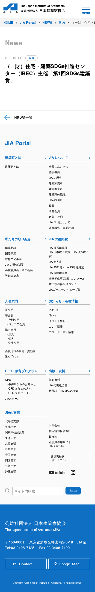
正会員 (9, 310)
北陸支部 (10, 443)
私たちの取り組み (18, 239)
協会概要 (54, 172)
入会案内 (11, 301)
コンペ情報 (56, 326)
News (52, 315)
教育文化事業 (13, 259)
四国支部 (10, 460)
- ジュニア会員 (16, 324)
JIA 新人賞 (55, 261)
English (53, 436)
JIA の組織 (55, 200)
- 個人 (10, 338)
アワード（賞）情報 (61, 332)
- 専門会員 (13, 320)
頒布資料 (54, 379)
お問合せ (54, 425)
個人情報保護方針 (60, 431)
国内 (31, 58)
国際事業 (10, 253)
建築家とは (13, 157)
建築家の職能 (57, 194)
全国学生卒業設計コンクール (67, 278)
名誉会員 (54, 211)
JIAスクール (12, 398)
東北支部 (10, 427)
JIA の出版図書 (58, 385)
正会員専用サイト (60, 443)
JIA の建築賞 (58, 239)
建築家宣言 (56, 189)
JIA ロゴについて (59, 222)
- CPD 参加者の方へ (19, 388)
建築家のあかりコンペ (63, 284)
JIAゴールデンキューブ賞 (64, 289)
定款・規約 (56, 216)
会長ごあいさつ (58, 166)
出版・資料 (57, 370)
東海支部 (10, 438)
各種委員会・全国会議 (19, 270)
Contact (25, 563)
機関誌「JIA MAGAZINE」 (65, 391)
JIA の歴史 (55, 177)
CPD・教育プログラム (21, 370)
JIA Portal (18, 143)
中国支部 (10, 454)
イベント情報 (57, 321)
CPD (8, 379)
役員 (51, 205)
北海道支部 (12, 421)
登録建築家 (12, 275)
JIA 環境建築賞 (58, 273)
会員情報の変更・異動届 (20, 351)
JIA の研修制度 (14, 264)
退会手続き (12, 356)
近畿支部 (10, 449)
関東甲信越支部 (14, 432)
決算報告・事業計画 (61, 228)
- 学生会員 (13, 343)
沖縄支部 (10, 471)
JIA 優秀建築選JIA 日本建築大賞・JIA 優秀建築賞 (69, 252)
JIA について (58, 157)
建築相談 (10, 248)
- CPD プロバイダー (19, 393)
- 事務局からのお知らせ (21, 384)
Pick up (53, 310)
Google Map (69, 563)
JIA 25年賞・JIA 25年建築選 (66, 267)
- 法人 (10, 334)
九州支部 (10, 466)
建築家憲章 (56, 183)
